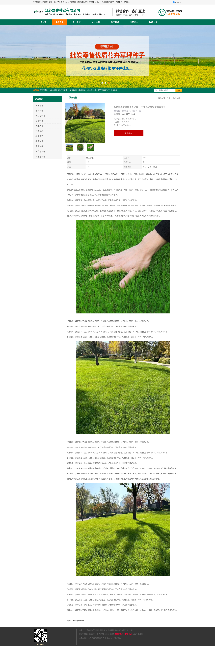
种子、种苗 (130, 114)
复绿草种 (39, 131)
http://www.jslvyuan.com (75, 621)
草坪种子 (39, 111)
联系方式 (153, 22)
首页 (168, 98)
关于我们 (115, 22)
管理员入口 (109, 638)
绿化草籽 (39, 136)
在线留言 (128, 133)
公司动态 (134, 22)
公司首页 (42, 22)
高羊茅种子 (40, 157)
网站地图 (117, 638)
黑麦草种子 (40, 151)
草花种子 (39, 121)
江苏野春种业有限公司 (123, 634)
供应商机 (59, 22)
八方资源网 (92, 638)
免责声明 (100, 638)
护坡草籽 (39, 105)
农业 (124, 114)
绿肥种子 (39, 141)
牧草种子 (39, 126)
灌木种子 (39, 146)
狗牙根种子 (40, 116)
